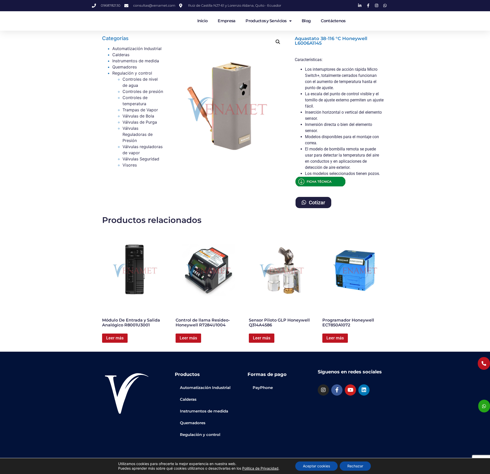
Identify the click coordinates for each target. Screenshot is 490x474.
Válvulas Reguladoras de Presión (137, 134)
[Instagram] (323, 390)
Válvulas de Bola (138, 115)
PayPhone (263, 387)
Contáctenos (333, 20)
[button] (278, 41)
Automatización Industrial (137, 48)
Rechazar (355, 466)
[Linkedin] (364, 390)
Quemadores (124, 66)
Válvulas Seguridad (140, 158)
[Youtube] (350, 390)
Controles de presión (142, 91)
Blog (306, 20)
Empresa (226, 20)
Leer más (115, 338)
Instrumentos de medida (135, 60)
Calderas (120, 54)
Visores (129, 165)
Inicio (202, 20)
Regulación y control (132, 73)
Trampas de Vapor (140, 109)
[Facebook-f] (336, 390)
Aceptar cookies (316, 466)
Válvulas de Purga (139, 122)
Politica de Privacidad (260, 468)
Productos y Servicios (266, 20)
